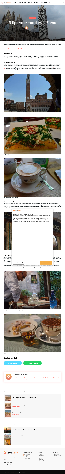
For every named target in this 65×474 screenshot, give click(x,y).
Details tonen (18, 263)
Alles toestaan (45, 263)
